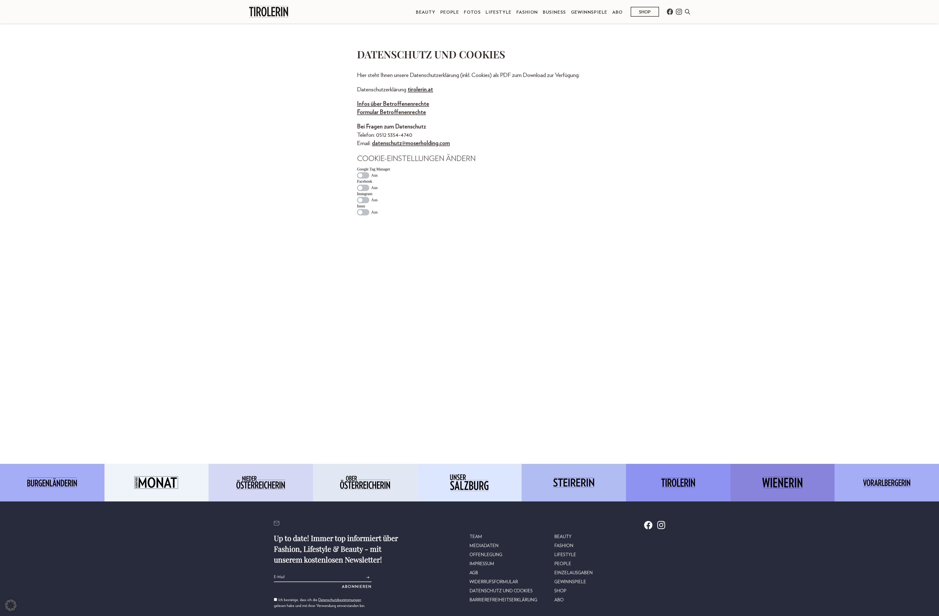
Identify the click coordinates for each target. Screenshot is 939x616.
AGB (474, 573)
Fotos (472, 12)
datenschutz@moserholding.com (411, 143)
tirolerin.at (420, 90)
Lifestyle (498, 12)
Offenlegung (486, 555)
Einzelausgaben (573, 573)
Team (476, 537)
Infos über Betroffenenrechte (393, 104)
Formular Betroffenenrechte (391, 112)
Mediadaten (484, 546)
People (449, 12)
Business (554, 12)
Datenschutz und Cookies (501, 591)
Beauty (426, 12)
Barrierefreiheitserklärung (503, 600)
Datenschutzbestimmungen (339, 600)
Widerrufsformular (494, 582)
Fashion (527, 12)
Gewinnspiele (589, 12)
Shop (645, 12)
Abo (617, 12)
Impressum (482, 564)
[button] (11, 605)
